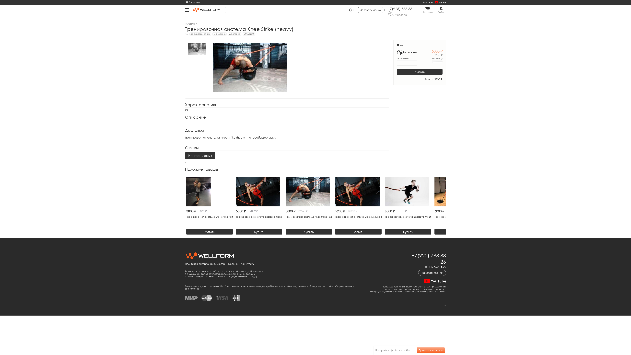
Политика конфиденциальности (205, 264)
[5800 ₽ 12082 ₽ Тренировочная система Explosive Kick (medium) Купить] (259, 191)
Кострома (194, 2)
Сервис (233, 264)
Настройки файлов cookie (392, 350)
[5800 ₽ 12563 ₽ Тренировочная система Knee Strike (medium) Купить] (309, 191)
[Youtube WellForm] (440, 2)
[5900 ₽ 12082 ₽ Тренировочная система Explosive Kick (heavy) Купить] (358, 191)
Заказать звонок (432, 272)
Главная (190, 24)
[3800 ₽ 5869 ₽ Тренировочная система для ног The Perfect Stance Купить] (209, 191)
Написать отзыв (200, 155)
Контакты (428, 2)
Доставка (234, 33)
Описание (219, 33)
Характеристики (200, 33)
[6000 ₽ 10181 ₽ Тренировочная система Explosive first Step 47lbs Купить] (408, 191)
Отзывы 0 (249, 33)
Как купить (247, 264)
